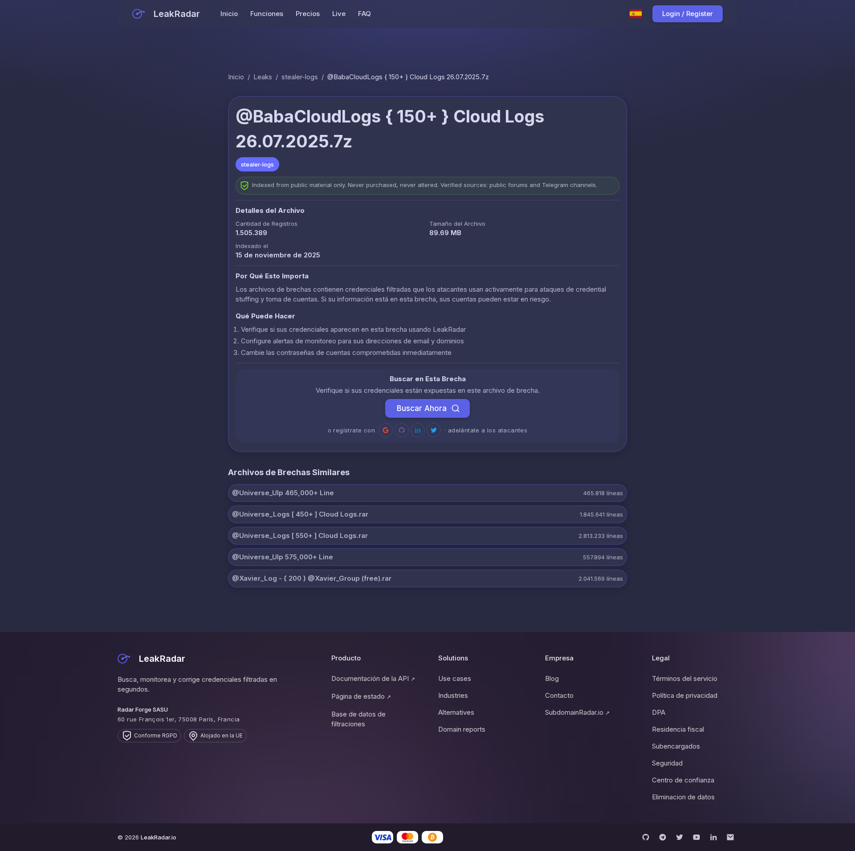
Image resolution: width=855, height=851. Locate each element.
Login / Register (687, 13)
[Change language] (636, 14)
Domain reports (461, 729)
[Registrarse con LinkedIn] (418, 430)
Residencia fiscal (678, 729)
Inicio (229, 13)
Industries (453, 695)
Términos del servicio (684, 678)
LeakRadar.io (158, 837)
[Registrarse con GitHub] (402, 430)
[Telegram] (663, 837)
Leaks (262, 77)
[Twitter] (679, 837)
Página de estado (361, 696)
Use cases (454, 678)
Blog (552, 678)
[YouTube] (696, 837)
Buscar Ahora (422, 408)
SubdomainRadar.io (577, 712)
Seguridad (667, 763)
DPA (658, 712)
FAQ (364, 13)
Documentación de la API (373, 678)
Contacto (559, 695)
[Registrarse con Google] (386, 430)
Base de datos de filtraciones (358, 719)
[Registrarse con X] (434, 430)
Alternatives (456, 712)
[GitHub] (646, 837)
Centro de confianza (683, 780)
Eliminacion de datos (683, 797)
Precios (308, 13)
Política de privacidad (684, 695)
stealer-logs (299, 77)
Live (339, 13)
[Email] (730, 837)
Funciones (266, 13)
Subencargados (676, 746)
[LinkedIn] (713, 837)
